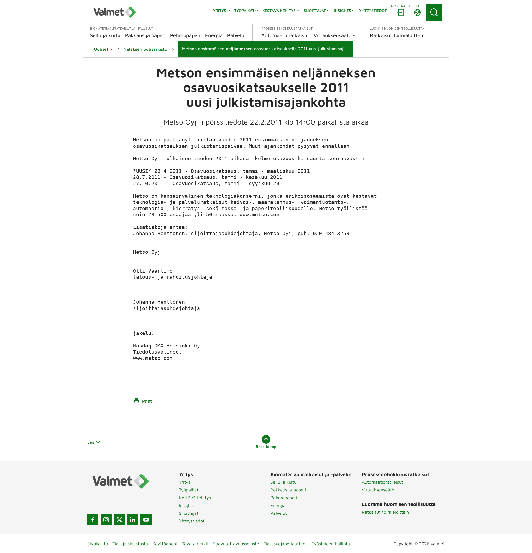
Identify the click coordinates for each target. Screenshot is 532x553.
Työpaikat (188, 489)
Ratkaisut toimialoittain (385, 511)
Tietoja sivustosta (130, 543)
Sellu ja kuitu (283, 482)
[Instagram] (106, 519)
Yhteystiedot (191, 520)
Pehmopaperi (283, 497)
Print (147, 401)
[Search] (434, 12)
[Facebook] (92, 519)
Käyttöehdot (165, 543)
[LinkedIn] (132, 519)
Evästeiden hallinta (330, 543)
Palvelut (278, 513)
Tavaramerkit (195, 543)
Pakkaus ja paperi (288, 489)
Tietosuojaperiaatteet (285, 543)
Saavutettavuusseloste (236, 543)
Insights (186, 505)
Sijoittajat (188, 513)
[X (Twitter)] (119, 519)
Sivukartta (97, 543)
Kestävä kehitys (195, 497)
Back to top (266, 446)
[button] (103, 49)
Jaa (91, 442)
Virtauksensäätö (378, 489)
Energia (278, 505)
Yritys (184, 482)
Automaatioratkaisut (382, 482)
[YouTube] (146, 519)
